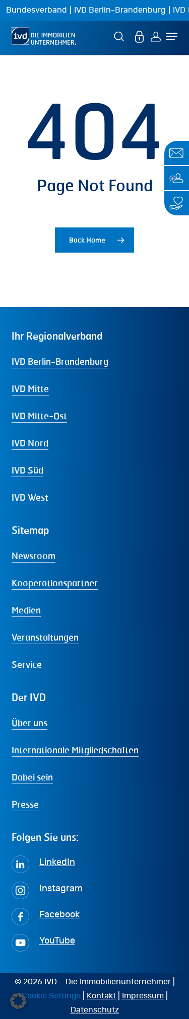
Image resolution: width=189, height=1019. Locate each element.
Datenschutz (95, 1010)
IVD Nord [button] (30, 442)
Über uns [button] (29, 722)
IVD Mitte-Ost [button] (39, 415)
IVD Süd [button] (27, 470)
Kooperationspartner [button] (55, 582)
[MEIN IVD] (139, 36)
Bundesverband (36, 10)
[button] (18, 1001)
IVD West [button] (30, 497)
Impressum (143, 996)
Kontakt (101, 996)
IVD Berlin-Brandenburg (120, 10)
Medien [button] (26, 609)
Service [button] (27, 664)
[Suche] (120, 36)
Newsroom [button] (33, 555)
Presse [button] (25, 804)
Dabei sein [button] (32, 776)
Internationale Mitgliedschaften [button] (75, 749)
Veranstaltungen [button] (45, 637)
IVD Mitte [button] (30, 388)
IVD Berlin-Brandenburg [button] (60, 361)
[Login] (155, 36)
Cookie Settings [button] (51, 996)
